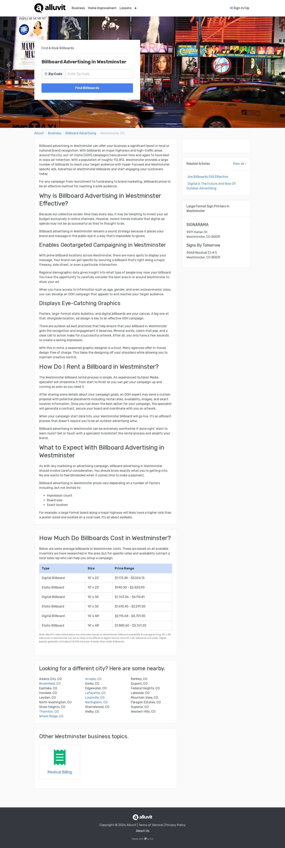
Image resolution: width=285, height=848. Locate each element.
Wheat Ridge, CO (51, 716)
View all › (239, 164)
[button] (135, 8)
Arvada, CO (93, 679)
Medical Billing (60, 772)
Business (78, 8)
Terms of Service (150, 825)
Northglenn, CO (96, 702)
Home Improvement (102, 8)
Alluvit (39, 133)
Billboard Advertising (81, 133)
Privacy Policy (175, 825)
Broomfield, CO (50, 683)
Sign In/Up (241, 8)
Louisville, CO (94, 697)
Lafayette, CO (95, 693)
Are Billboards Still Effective (208, 177)
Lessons (125, 8)
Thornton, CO (49, 711)
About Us (142, 831)
